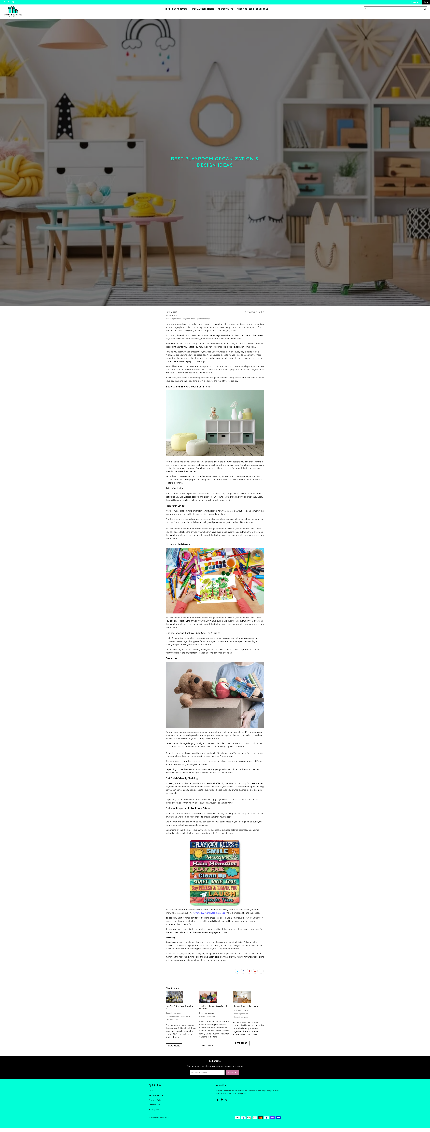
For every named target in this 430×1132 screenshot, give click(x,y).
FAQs (151, 1091)
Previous (251, 312)
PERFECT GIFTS (226, 9)
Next (260, 312)
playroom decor (189, 319)
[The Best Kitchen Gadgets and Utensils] (208, 1002)
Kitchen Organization (207, 1016)
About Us (242, 9)
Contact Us (262, 9)
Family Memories (172, 1016)
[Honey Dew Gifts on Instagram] (12, 2)
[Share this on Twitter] (237, 971)
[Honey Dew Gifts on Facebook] (4, 2)
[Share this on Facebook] (243, 971)
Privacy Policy (155, 1109)
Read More (174, 1046)
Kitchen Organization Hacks (245, 1006)
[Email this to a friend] (261, 971)
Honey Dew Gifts (162, 1118)
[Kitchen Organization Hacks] (242, 1002)
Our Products (180, 9)
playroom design (203, 319)
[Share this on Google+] (255, 971)
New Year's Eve (172, 1020)
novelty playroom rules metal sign (209, 913)
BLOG (251, 9)
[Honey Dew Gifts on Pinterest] (8, 2)
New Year (185, 1016)
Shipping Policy (155, 1100)
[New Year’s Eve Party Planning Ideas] (174, 1002)
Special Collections (203, 9)
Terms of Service (156, 1095)
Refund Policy (154, 1105)
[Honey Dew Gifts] (35, 11)
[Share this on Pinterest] (249, 971)
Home (167, 9)
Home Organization (173, 319)
